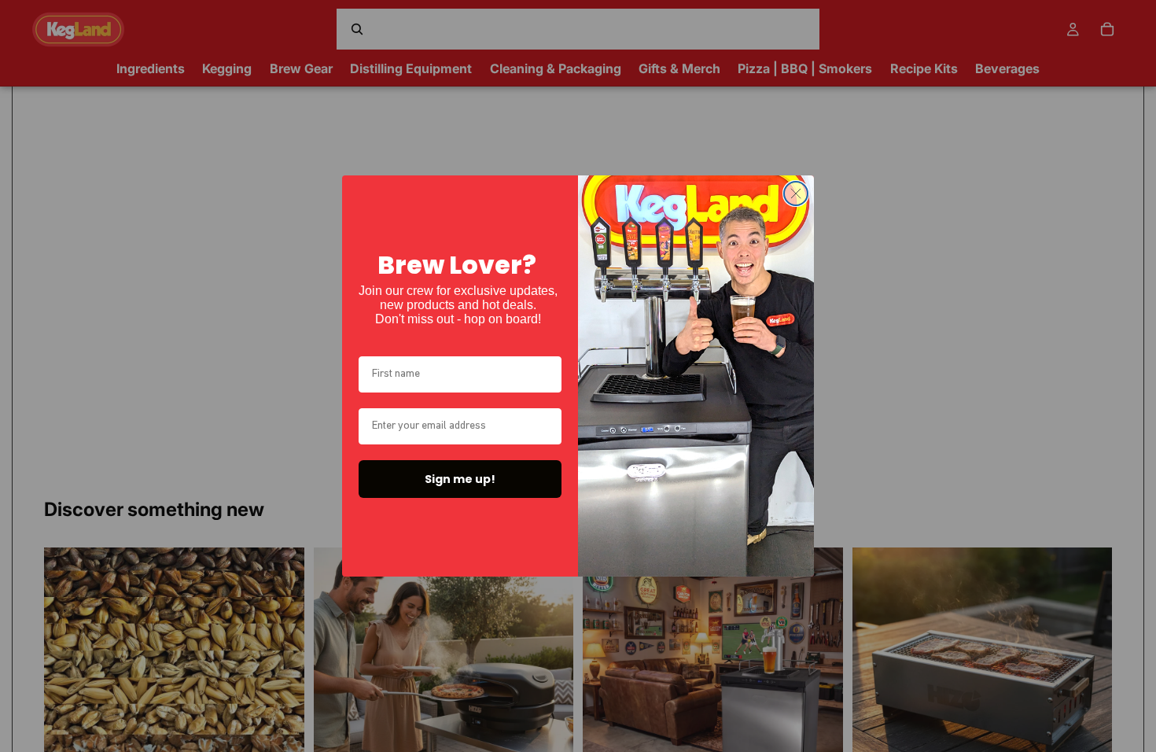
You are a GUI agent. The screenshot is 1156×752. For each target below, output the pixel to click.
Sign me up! (460, 479)
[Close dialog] (796, 193)
